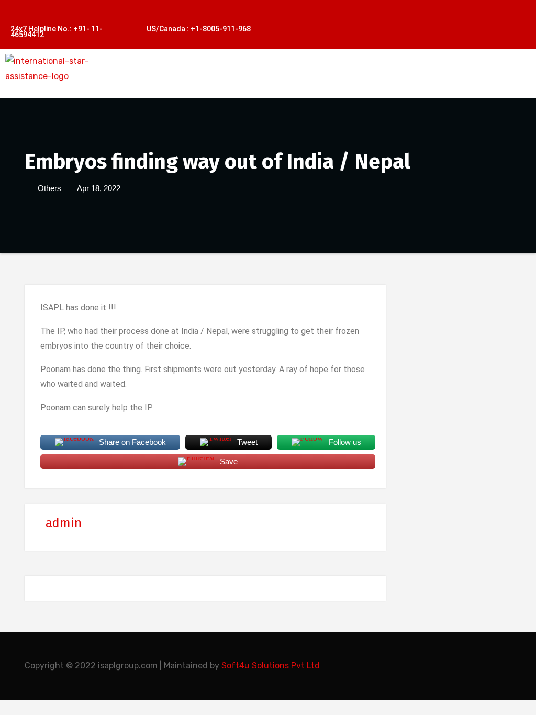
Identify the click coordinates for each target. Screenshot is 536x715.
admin (64, 523)
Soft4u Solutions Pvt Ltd (270, 666)
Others (49, 188)
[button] (333, 83)
